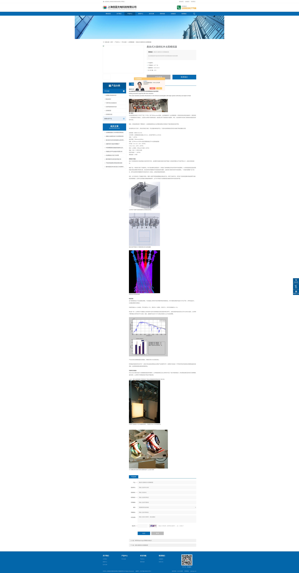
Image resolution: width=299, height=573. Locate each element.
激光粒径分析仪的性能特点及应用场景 (115, 140)
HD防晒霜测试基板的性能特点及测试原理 (115, 147)
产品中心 (129, 13)
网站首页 (108, 13)
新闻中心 (140, 13)
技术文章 (151, 13)
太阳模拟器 (131, 42)
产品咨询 (158, 77)
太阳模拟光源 (109, 114)
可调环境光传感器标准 (111, 103)
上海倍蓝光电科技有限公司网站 (116, 1)
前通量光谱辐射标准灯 (111, 95)
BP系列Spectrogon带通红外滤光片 (143, 540)
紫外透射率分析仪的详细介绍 (113, 159)
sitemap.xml (193, 571)
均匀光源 (124, 42)
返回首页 (181, 1)
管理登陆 (186, 571)
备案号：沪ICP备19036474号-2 (143, 571)
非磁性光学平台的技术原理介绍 (114, 151)
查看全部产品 (108, 118)
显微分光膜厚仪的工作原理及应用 (114, 136)
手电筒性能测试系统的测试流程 (114, 163)
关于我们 (119, 13)
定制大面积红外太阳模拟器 (141, 545)
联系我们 (193, 1)
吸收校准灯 (108, 99)
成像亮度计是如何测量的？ (113, 144)
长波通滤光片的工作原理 (112, 155)
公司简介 (105, 559)
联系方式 (161, 561)
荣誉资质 (162, 13)
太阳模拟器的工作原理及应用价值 (114, 132)
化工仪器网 (180, 571)
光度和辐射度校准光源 (111, 106)
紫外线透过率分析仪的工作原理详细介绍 (115, 166)
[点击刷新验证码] (153, 526)
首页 (111, 42)
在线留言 (187, 1)
